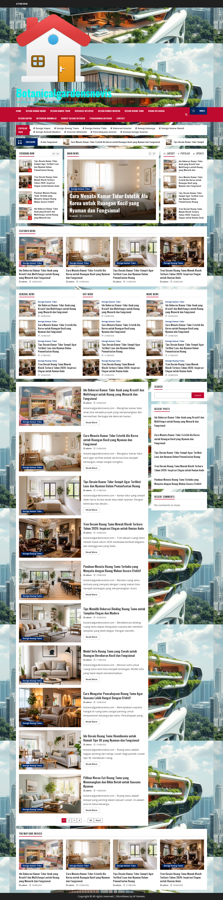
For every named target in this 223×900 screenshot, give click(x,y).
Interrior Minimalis (46, 118)
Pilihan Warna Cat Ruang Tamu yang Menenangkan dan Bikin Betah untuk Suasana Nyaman (50, 793)
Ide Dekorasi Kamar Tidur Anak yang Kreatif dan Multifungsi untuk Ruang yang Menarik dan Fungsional (25, 166)
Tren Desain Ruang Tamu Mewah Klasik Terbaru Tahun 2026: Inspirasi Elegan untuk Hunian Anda (25, 213)
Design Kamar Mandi (36, 110)
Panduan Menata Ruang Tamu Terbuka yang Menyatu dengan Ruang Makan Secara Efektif (50, 580)
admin (75, 216)
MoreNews (122, 896)
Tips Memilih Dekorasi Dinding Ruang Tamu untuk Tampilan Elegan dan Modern (50, 622)
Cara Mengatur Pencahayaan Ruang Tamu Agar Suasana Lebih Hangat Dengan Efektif (50, 707)
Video (202, 110)
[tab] (169, 154)
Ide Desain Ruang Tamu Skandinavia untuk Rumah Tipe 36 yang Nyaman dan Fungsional (50, 750)
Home (18, 110)
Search (158, 386)
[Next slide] (154, 154)
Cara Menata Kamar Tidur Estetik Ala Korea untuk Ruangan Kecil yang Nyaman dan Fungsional (25, 181)
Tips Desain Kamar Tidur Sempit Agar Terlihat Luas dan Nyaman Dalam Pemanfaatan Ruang (134, 141)
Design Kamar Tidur (60, 110)
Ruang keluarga (156, 110)
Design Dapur (25, 118)
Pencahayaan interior (101, 118)
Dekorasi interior (84, 110)
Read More (93, 423)
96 (90, 820)
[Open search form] (186, 114)
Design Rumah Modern (109, 110)
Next (98, 820)
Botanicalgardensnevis (64, 92)
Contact (121, 118)
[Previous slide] (150, 154)
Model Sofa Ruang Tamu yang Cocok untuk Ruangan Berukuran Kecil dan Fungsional (50, 665)
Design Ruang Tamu (134, 110)
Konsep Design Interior (73, 118)
